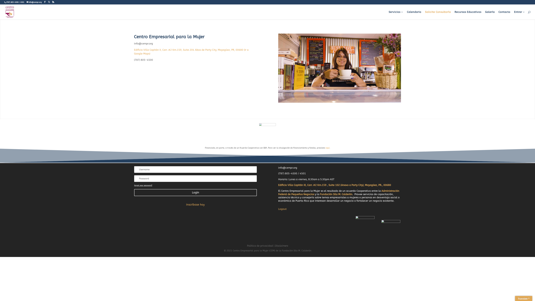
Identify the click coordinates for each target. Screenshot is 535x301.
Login (195, 192)
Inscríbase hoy (195, 204)
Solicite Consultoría (438, 12)
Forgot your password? (143, 185)
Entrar (518, 12)
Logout (282, 209)
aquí (327, 148)
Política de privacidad (260, 245)
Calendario (414, 12)
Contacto (504, 12)
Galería (490, 12)
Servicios (394, 12)
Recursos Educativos (468, 12)
